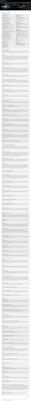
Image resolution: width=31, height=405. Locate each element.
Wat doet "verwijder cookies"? (5, 21)
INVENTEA (9, 400)
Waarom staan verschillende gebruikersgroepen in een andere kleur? (22, 19)
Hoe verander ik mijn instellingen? (5, 23)
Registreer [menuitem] (24, 2)
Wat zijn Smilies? (4, 43)
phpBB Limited (24, 377)
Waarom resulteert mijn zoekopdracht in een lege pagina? (22, 31)
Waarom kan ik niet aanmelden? (5, 18)
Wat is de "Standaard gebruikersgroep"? (20, 20)
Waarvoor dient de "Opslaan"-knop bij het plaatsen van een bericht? (8, 38)
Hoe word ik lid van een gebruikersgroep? (20, 17)
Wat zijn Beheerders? (18, 15)
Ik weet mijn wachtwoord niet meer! (5, 20)
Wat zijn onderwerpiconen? (5, 47)
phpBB (5, 399)
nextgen (11, 400)
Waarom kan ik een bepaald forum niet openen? (7, 35)
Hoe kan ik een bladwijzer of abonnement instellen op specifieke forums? (22, 37)
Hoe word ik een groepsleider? (19, 18)
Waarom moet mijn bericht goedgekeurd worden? (7, 39)
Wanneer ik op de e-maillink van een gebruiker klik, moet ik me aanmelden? (8, 29)
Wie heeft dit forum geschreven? (19, 42)
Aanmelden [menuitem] (28, 2)
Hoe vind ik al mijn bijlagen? (19, 40)
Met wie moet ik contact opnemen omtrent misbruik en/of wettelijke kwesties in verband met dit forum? (21, 44)
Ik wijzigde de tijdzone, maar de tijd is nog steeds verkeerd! (8, 25)
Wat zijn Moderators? (18, 16)
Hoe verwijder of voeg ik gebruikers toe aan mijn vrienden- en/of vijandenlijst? (22, 27)
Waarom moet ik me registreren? (5, 15)
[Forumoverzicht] (4, 6)
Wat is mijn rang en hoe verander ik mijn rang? (7, 28)
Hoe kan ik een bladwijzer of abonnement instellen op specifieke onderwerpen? (22, 35)
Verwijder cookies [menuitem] (21, 399)
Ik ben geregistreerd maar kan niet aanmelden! (7, 17)
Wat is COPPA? (3, 16)
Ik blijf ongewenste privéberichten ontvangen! (20, 23)
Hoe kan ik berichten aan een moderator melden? (7, 37)
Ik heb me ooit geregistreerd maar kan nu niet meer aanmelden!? (7, 19)
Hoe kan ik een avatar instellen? (5, 27)
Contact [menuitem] (18, 399)
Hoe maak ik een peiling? (4, 33)
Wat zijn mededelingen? (4, 45)
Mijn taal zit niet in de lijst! (4, 26)
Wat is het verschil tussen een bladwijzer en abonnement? (22, 34)
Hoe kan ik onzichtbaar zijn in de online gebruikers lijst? (7, 24)
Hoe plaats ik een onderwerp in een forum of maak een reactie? (8, 31)
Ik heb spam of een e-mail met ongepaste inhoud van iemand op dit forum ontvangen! (22, 24)
